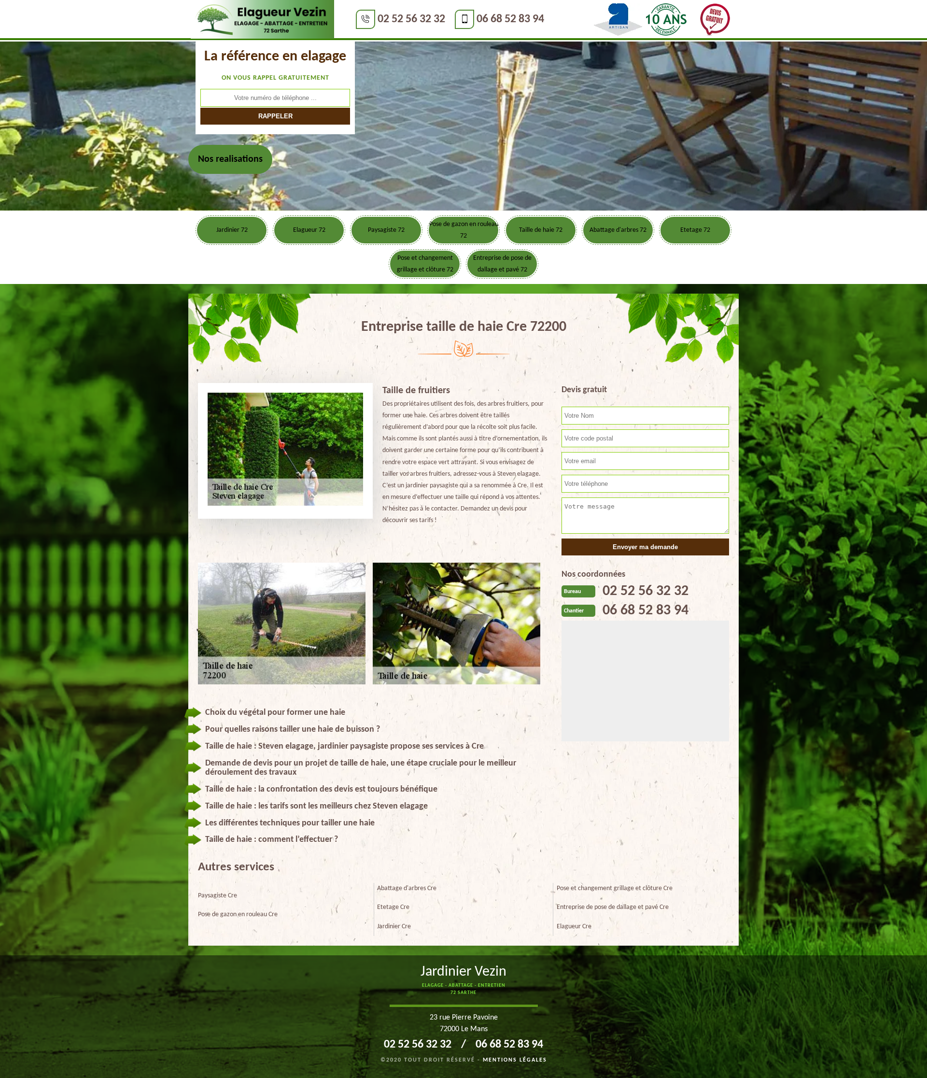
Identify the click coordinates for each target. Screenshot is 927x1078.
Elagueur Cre (574, 926)
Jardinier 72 (232, 230)
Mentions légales (515, 1060)
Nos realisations (230, 159)
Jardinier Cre (394, 926)
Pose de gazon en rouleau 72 (463, 230)
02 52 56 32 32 (411, 19)
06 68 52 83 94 (510, 19)
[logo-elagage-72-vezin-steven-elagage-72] (262, 20)
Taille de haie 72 (540, 230)
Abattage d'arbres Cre (406, 888)
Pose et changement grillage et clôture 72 (425, 264)
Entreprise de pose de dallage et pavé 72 (502, 264)
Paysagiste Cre (217, 895)
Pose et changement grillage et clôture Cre (615, 888)
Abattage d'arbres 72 (618, 230)
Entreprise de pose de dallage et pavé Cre (613, 907)
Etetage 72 (695, 230)
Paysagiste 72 (386, 230)
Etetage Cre (393, 907)
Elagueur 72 (309, 230)
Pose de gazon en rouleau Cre (238, 914)
